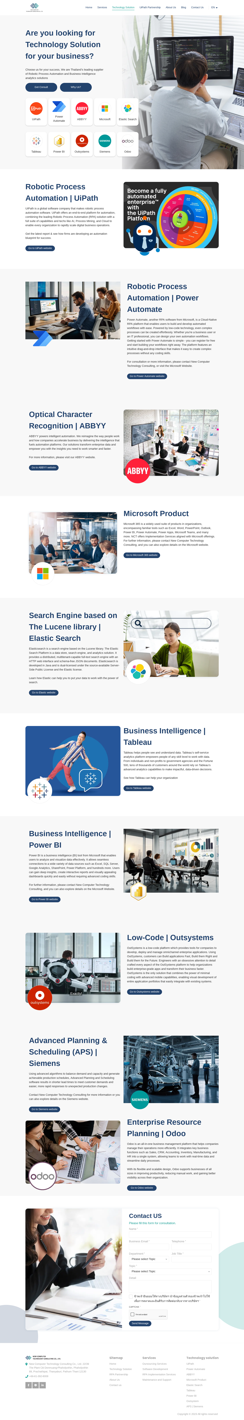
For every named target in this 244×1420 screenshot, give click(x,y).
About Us (114, 1380)
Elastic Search (194, 1385)
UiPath (190, 1364)
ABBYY (190, 1374)
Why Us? (76, 87)
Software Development (155, 1369)
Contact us (115, 1385)
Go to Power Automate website (147, 376)
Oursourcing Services (154, 1364)
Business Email (138, 1242)
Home (112, 1364)
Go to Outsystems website (144, 992)
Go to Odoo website (142, 1188)
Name (132, 1229)
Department (136, 1254)
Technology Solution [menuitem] (123, 7)
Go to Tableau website (138, 788)
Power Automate (195, 1369)
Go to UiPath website (40, 248)
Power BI (191, 1396)
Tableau (190, 1390)
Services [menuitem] (102, 7)
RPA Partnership (118, 1374)
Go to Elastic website (43, 693)
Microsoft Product (196, 1380)
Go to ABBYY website (44, 467)
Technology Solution (120, 1369)
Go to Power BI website (45, 899)
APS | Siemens (194, 1406)
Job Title (177, 1254)
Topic (132, 1266)
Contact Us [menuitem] (197, 7)
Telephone (178, 1242)
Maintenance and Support (156, 1380)
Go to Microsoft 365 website (141, 555)
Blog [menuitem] (183, 7)
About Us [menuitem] (171, 7)
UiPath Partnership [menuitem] (150, 7)
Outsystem (192, 1401)
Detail (132, 1278)
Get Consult (41, 87)
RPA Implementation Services (159, 1374)
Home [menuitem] (89, 7)
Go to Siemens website (44, 1109)
